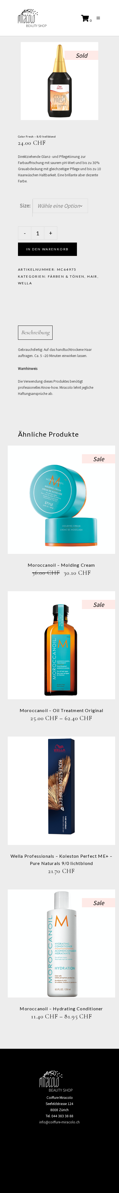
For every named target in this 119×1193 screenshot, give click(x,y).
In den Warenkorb (47, 249)
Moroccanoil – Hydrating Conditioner (61, 1008)
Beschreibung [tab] (35, 332)
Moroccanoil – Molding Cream (61, 565)
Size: (25, 205)
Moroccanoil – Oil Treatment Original (61, 710)
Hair (92, 276)
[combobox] (60, 206)
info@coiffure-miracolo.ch (59, 1121)
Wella (25, 283)
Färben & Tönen (66, 276)
